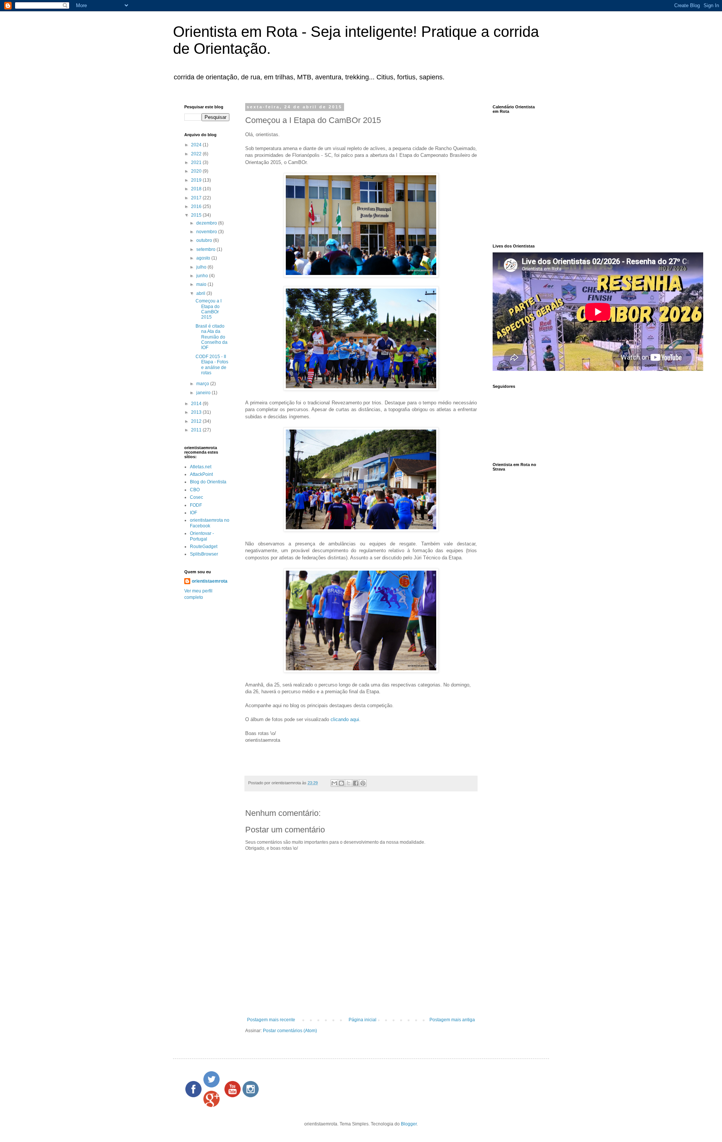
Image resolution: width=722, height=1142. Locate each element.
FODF (196, 505)
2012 (197, 421)
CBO (195, 489)
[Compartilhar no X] (348, 783)
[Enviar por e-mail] (334, 783)
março (203, 383)
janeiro (204, 392)
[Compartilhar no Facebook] (355, 783)
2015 (197, 215)
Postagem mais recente (271, 1019)
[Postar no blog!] (341, 783)
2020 (197, 171)
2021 (197, 162)
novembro (207, 231)
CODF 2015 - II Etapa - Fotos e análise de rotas (212, 364)
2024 (197, 144)
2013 (197, 412)
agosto (203, 258)
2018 (197, 188)
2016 (197, 206)
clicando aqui (345, 719)
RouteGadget (203, 546)
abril (201, 293)
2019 (197, 180)
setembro (206, 249)
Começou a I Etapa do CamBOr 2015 (208, 309)
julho (202, 267)
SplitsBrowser (204, 554)
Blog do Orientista (208, 481)
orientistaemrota (210, 581)
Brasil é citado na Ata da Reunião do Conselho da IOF (212, 337)
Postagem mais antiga (452, 1019)
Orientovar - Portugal (202, 536)
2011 (197, 430)
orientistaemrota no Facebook (209, 523)
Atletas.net (200, 466)
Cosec (196, 497)
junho (202, 275)
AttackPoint (201, 474)
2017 (197, 197)
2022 (197, 153)
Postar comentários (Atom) (290, 1030)
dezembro (207, 223)
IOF (193, 512)
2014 (197, 403)
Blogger (409, 1124)
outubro (204, 240)
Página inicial (362, 1019)
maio (202, 284)
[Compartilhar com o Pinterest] (363, 783)
